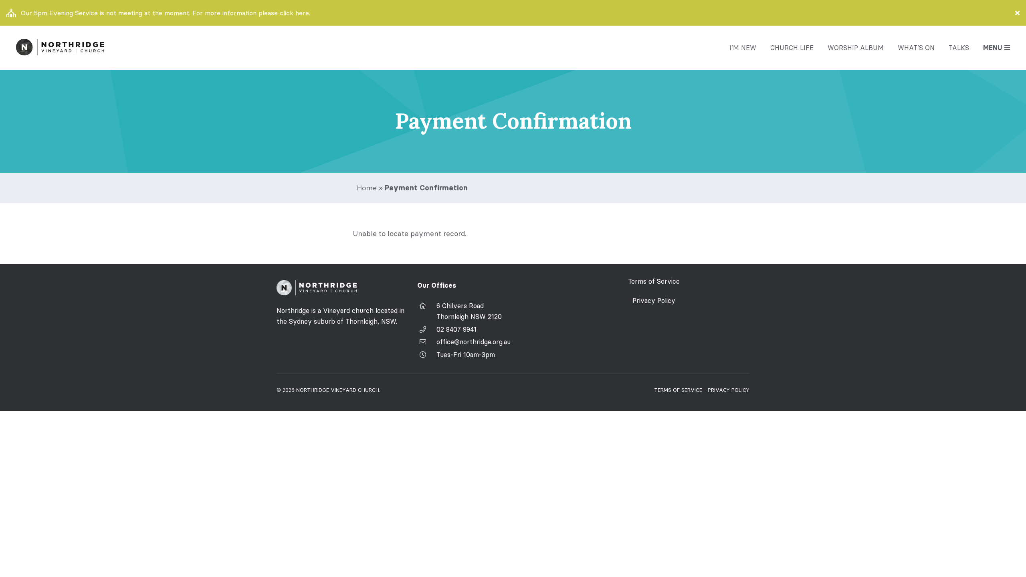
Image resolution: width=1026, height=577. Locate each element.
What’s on (916, 48)
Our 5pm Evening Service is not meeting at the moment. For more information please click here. (165, 13)
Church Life (792, 48)
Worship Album (856, 48)
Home (367, 187)
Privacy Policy (653, 301)
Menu (992, 48)
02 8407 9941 (456, 329)
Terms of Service (654, 281)
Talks (959, 48)
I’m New (742, 48)
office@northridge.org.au (473, 342)
